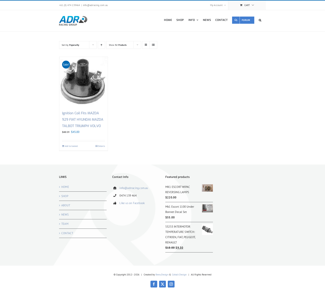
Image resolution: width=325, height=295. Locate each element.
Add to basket (71, 146)
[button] (260, 20)
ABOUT (65, 205)
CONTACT (67, 233)
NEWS (65, 214)
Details (101, 146)
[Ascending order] (101, 45)
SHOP (64, 196)
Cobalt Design (179, 274)
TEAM (64, 224)
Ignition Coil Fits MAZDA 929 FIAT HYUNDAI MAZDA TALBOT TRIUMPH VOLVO (82, 119)
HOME (65, 187)
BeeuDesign (162, 274)
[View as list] (153, 45)
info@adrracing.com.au (95, 5)
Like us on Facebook (132, 203)
